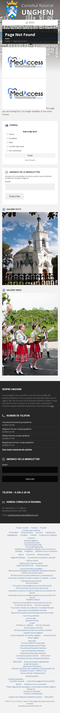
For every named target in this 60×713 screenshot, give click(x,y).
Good (11, 134)
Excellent (13, 138)
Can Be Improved (16, 146)
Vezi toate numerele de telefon (17, 449)
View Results (30, 160)
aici (52, 406)
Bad (11, 142)
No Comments (15, 150)
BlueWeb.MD (37, 706)
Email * (8, 182)
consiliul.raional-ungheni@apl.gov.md (22, 515)
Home (7, 41)
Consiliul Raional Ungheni (20, 701)
